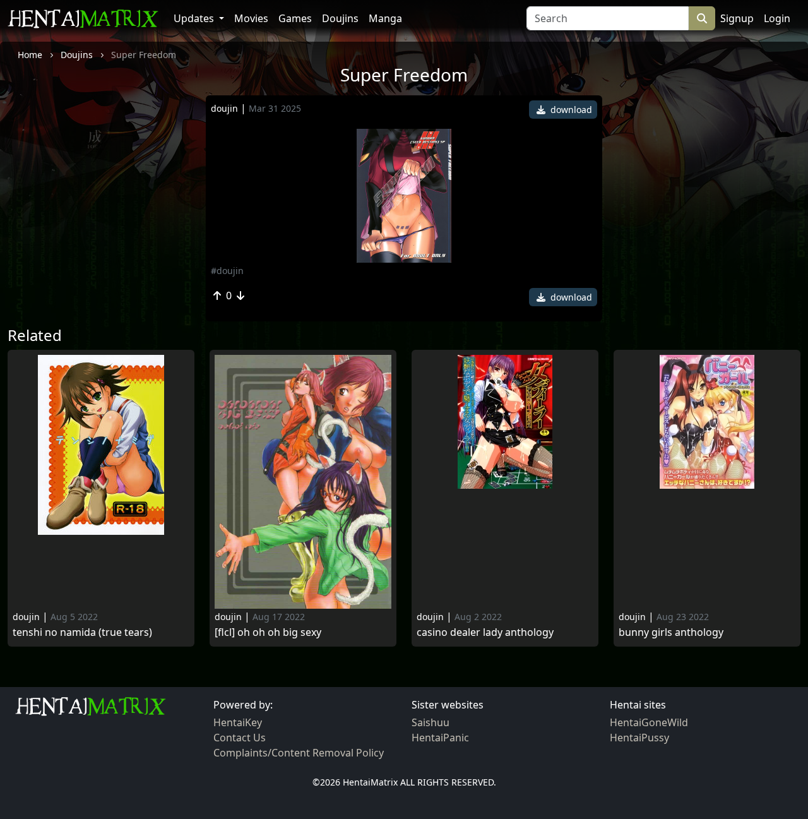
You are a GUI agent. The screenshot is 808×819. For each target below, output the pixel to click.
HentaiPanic (440, 737)
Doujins (340, 18)
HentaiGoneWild (649, 722)
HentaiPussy (639, 737)
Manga (385, 18)
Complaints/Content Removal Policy (298, 753)
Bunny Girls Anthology (671, 632)
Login (777, 18)
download (570, 110)
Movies (251, 18)
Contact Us (239, 737)
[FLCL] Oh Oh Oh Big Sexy (268, 632)
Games (295, 18)
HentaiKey (237, 722)
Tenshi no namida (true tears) (82, 632)
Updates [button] (195, 18)
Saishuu (430, 722)
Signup (737, 18)
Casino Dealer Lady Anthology (485, 632)
